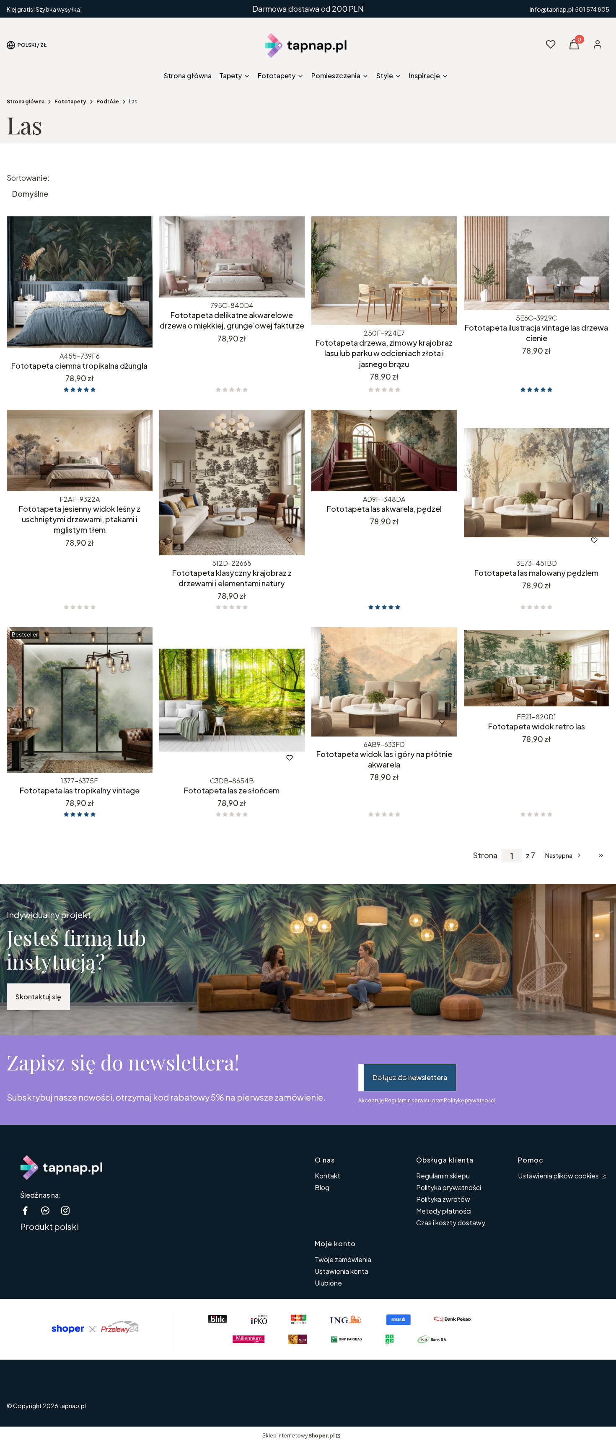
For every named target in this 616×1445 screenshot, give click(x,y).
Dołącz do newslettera (410, 1077)
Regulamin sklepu (443, 1175)
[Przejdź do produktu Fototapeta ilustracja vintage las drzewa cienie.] (537, 263)
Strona (485, 855)
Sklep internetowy (298, 1435)
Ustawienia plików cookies (559, 1175)
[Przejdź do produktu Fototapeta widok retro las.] (537, 668)
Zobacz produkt (68, 333)
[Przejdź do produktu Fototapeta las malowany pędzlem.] (537, 482)
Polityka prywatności (448, 1187)
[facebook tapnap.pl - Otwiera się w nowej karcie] (25, 1210)
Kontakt (327, 1175)
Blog (322, 1187)
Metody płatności (443, 1210)
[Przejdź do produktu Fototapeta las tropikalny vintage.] (80, 700)
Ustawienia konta (341, 1271)
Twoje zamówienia (343, 1259)
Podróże (107, 101)
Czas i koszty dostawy (450, 1222)
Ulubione (328, 1282)
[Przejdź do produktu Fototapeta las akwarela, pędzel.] (384, 450)
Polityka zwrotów (443, 1199)
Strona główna (25, 101)
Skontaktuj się (38, 996)
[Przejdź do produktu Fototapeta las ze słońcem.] (232, 700)
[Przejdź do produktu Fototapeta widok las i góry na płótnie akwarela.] (384, 682)
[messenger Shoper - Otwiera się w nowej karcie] (45, 1210)
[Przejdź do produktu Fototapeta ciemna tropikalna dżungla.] (80, 282)
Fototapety (70, 101)
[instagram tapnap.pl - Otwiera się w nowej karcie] (65, 1210)
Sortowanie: (28, 178)
